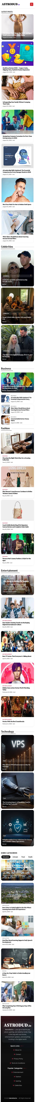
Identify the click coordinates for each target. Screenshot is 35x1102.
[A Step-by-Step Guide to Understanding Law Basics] (17, 958)
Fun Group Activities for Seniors (16, 581)
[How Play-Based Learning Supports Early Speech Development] (17, 926)
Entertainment (18, 1072)
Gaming (18, 1081)
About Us (18, 1050)
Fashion (18, 1077)
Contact (18, 1054)
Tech (4, 761)
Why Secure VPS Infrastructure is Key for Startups (16, 766)
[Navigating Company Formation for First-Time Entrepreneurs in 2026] (17, 122)
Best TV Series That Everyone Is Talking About (17, 656)
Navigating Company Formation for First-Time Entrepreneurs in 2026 (17, 387)
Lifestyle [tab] (15, 857)
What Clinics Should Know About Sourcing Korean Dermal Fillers (15, 237)
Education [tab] (6, 857)
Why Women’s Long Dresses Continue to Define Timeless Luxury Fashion (17, 492)
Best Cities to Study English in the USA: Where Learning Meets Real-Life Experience (16, 908)
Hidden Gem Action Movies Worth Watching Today (16, 689)
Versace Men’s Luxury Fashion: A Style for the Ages (17, 559)
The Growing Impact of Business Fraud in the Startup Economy (16, 803)
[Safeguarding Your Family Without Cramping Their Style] (17, 88)
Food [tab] (23, 857)
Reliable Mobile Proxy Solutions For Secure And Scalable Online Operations (17, 841)
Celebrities (6, 276)
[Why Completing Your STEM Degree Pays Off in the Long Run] (17, 991)
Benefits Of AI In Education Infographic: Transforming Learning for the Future (17, 867)
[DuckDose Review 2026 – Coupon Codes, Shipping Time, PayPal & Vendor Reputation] (17, 53)
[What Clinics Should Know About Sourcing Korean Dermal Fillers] (17, 222)
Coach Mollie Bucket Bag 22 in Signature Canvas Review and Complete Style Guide (16, 526)
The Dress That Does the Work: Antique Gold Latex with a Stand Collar (17, 34)
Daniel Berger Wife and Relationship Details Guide (15, 281)
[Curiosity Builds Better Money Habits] (5, 420)
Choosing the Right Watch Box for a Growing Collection (16, 459)
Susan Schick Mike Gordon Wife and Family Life (17, 318)
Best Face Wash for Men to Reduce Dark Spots (17, 204)
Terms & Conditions (18, 1063)
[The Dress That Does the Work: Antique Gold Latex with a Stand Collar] (17, 27)
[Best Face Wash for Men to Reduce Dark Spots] (17, 190)
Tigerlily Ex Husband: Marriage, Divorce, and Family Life (17, 356)
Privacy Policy (18, 1059)
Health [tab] (30, 857)
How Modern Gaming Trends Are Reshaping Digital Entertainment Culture (16, 623)
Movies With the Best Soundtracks (13, 721)
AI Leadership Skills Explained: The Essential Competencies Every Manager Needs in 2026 (17, 171)
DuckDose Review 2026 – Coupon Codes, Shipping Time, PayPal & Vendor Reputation (16, 69)
